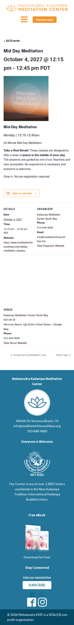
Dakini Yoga (62, 354)
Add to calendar (22, 193)
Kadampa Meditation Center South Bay (26, 315)
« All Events (12, 41)
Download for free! (37, 557)
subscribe (37, 585)
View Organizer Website (50, 245)
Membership (44, 19)
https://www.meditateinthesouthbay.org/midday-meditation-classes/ (18, 246)
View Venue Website (15, 343)
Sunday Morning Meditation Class (29, 354)
